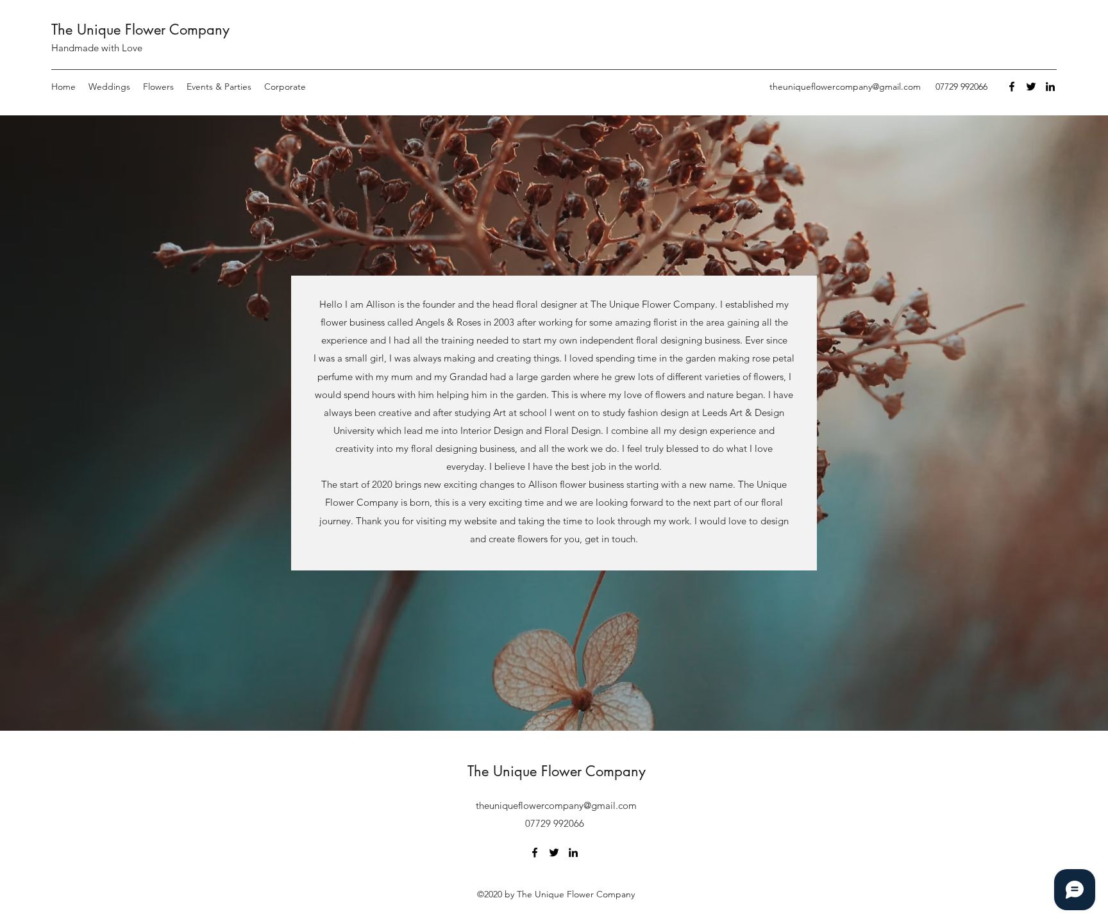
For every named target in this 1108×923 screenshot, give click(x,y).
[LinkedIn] (1050, 86)
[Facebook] (1011, 86)
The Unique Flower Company (140, 29)
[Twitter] (1031, 86)
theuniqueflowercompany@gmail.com (845, 86)
